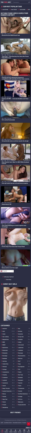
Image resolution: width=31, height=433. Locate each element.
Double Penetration (8, 391)
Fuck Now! (29, 431)
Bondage (8, 355)
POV (24, 369)
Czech (8, 385)
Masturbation (24, 355)
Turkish (24, 391)
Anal (8, 331)
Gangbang (8, 407)
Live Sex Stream (20, 431)
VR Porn (24, 399)
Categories (7, 431)
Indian (24, 342)
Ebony (8, 393)
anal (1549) (5, 9)
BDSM (8, 344)
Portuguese (24, 366)
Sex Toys (24, 374)
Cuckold (8, 380)
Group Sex (24, 336)
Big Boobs (8, 347)
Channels (15, 431)
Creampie (8, 377)
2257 (2, 422)
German (24, 331)
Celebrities (8, 364)
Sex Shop (8, 279)
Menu (27, 427)
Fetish (8, 402)
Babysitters (8, 339)
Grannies (24, 334)
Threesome (24, 388)
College (8, 369)
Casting (8, 361)
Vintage (24, 396)
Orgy (24, 364)
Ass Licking (8, 336)
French (8, 404)
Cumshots (8, 383)
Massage (24, 353)
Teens (24, 385)
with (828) (22, 9)
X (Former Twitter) (9, 276)
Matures (24, 358)
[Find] (29, 2)
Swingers (24, 380)
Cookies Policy (8, 422)
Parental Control (17, 422)
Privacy (24, 422)
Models (11, 431)
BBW (8, 342)
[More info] (29, 32)
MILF (24, 361)
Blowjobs (8, 353)
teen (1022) (14, 9)
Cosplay (8, 374)
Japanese (24, 347)
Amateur (8, 328)
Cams (24, 431)
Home (2, 431)
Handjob (24, 339)
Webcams (24, 402)
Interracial (24, 344)
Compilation (8, 372)
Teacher (24, 383)
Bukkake (8, 358)
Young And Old (24, 404)
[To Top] (28, 424)
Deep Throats (8, 388)
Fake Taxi (8, 399)
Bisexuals (8, 350)
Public (24, 372)
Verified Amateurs (24, 393)
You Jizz (6, 2)
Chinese (8, 366)
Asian (8, 334)
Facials (8, 396)
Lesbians (24, 350)
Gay (24, 328)
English (4, 271)
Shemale (24, 377)
